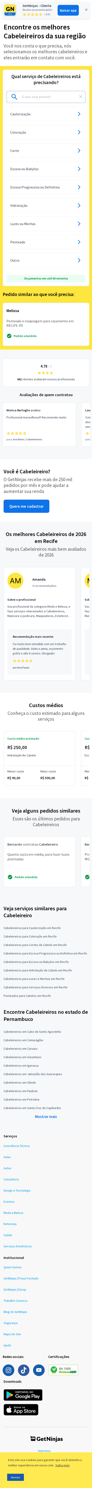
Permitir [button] (15, 1477)
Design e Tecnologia (17, 1190)
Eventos (9, 1202)
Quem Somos (13, 1267)
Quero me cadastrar (26, 506)
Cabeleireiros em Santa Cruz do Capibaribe (32, 1108)
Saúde (8, 1235)
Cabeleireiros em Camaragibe (23, 1040)
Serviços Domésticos (18, 1246)
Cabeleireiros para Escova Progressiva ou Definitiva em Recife (45, 953)
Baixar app (68, 10)
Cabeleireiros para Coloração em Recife (30, 936)
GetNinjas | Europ (15, 1289)
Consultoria (11, 1179)
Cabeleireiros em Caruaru (21, 1049)
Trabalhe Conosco (15, 1301)
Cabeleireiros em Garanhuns (22, 1057)
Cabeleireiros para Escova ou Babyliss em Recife (36, 962)
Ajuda (7, 1345)
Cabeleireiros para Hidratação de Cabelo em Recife (38, 970)
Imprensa (44, 1451)
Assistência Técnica (17, 1146)
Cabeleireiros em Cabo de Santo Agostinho (32, 1032)
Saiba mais (62, 1465)
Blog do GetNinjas (15, 1312)
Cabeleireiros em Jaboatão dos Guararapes (33, 1074)
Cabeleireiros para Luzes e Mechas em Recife (34, 979)
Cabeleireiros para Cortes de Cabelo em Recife (35, 945)
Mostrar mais (46, 1116)
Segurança (11, 1323)
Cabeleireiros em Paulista (21, 1091)
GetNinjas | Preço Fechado (21, 1278)
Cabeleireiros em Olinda (20, 1082)
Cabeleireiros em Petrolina (21, 1099)
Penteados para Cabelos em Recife (27, 996)
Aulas (7, 1157)
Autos (7, 1168)
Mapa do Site (12, 1334)
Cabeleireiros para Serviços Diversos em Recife (35, 987)
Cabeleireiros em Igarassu (21, 1066)
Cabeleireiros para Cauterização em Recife (32, 928)
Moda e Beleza (13, 1213)
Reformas (10, 1224)
